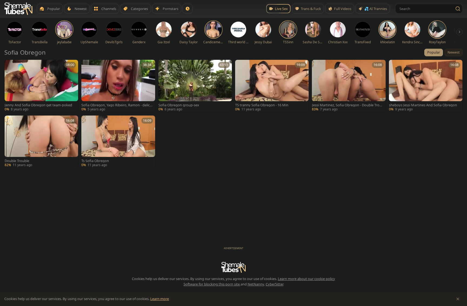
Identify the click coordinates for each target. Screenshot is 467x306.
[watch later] (10, 66)
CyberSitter (275, 284)
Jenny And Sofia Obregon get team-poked (38, 105)
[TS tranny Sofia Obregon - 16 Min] (272, 86)
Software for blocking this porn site (212, 284)
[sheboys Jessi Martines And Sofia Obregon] (425, 86)
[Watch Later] (187, 9)
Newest (454, 52)
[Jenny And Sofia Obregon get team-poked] (41, 86)
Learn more (159, 298)
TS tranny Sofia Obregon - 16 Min (261, 105)
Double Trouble (17, 161)
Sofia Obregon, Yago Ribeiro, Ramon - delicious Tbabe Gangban (117, 105)
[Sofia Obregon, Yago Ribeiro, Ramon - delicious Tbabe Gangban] (118, 86)
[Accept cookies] (458, 299)
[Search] (457, 8)
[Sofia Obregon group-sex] (195, 86)
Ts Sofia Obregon (95, 161)
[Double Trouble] (41, 142)
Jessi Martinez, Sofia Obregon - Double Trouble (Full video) (347, 105)
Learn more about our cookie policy (306, 278)
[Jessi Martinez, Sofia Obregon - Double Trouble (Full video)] (348, 86)
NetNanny (256, 284)
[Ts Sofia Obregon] (118, 142)
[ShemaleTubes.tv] (18, 8)
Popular (433, 52)
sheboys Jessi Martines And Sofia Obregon (423, 105)
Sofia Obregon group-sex (178, 105)
